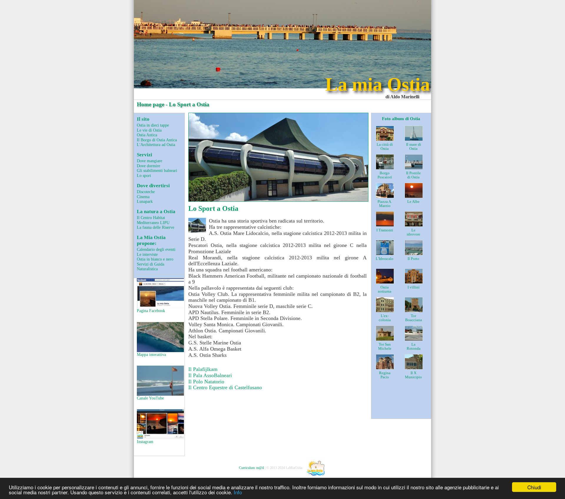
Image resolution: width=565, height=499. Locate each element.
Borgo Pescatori (385, 175)
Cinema (143, 196)
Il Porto (413, 259)
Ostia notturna (384, 289)
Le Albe (413, 202)
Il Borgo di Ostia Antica (157, 139)
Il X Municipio (413, 375)
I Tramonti (384, 230)
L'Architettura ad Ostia (156, 144)
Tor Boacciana (413, 318)
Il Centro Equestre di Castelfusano (225, 387)
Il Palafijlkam (202, 369)
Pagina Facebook (151, 310)
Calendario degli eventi (156, 249)
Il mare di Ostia (413, 146)
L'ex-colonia (385, 318)
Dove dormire (148, 165)
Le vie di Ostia (149, 130)
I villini (414, 287)
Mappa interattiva (151, 354)
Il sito (143, 119)
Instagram (145, 441)
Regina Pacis (384, 375)
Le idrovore (413, 232)
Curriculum (247, 468)
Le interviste (147, 254)
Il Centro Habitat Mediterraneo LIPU (153, 220)
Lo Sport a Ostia (213, 208)
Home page (150, 104)
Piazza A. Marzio (385, 204)
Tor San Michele (384, 346)
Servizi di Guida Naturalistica (150, 266)
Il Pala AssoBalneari (210, 375)
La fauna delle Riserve (155, 227)
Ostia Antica (147, 134)
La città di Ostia (385, 146)
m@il (260, 468)
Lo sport (144, 175)
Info (238, 492)
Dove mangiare (149, 160)
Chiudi (534, 487)
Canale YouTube (150, 398)
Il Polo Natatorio (206, 381)
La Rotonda (414, 346)
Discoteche (146, 191)
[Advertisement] (418, 404)
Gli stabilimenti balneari (157, 170)
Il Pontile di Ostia (413, 175)
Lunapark (145, 201)
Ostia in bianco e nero (155, 259)
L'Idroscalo (384, 259)
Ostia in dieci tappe (153, 125)
